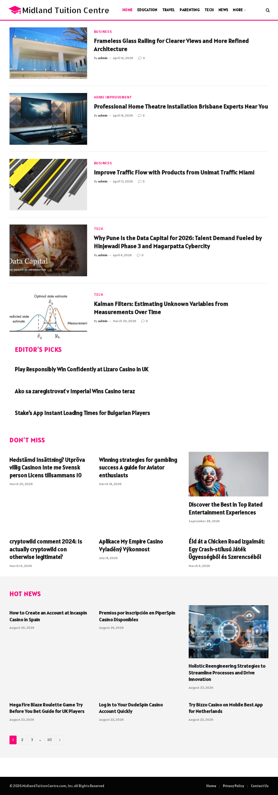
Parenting (190, 9)
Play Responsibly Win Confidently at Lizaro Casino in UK (82, 369)
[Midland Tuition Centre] (59, 10)
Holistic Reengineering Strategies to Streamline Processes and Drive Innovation (227, 672)
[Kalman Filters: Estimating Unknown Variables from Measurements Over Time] (48, 316)
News (223, 9)
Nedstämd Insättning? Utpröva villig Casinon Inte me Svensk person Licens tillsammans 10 (47, 467)
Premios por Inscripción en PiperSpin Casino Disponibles (137, 616)
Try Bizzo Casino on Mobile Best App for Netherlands (226, 707)
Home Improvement (113, 97)
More (238, 9)
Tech (209, 9)
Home (127, 9)
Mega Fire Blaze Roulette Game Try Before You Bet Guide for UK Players (47, 707)
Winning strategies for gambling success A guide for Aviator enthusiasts (138, 467)
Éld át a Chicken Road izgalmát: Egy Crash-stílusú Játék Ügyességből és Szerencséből (227, 549)
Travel (168, 9)
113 (50, 740)
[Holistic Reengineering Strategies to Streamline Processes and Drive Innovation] (228, 631)
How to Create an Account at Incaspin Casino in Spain (48, 616)
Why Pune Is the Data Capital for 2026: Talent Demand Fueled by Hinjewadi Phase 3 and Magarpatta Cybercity (178, 242)
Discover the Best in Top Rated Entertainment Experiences (226, 508)
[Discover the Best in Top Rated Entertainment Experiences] (228, 474)
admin (103, 58)
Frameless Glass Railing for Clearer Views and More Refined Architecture (171, 45)
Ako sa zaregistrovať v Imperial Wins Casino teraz (75, 391)
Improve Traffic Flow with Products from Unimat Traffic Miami (174, 172)
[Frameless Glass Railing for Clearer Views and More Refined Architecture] (48, 53)
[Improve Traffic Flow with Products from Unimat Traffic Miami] (48, 184)
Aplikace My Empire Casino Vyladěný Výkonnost (131, 545)
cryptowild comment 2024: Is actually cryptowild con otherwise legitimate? (46, 549)
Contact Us (259, 786)
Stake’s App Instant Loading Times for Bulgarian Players (82, 412)
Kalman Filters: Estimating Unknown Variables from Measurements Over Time (161, 308)
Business (103, 31)
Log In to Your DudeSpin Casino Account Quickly (131, 707)
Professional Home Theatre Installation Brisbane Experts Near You (181, 106)
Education (147, 9)
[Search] (267, 10)
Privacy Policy (233, 786)
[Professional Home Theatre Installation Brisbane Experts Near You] (48, 119)
